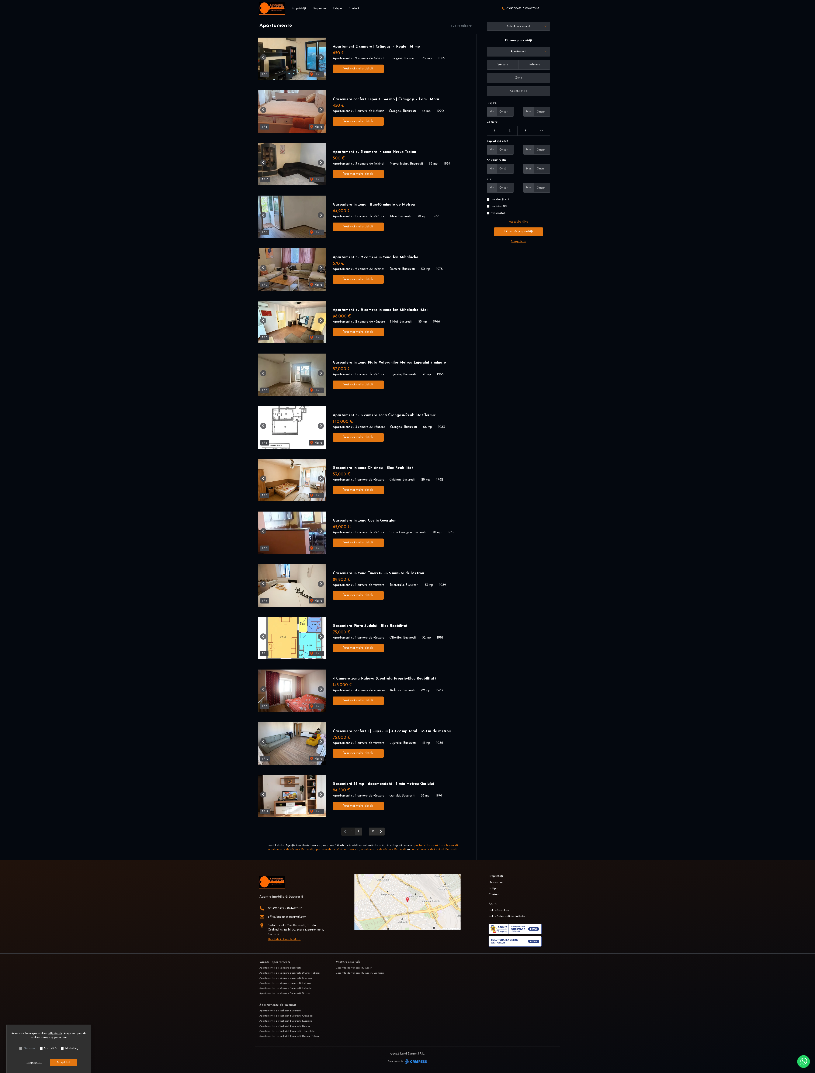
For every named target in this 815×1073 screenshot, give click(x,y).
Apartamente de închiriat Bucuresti (280, 1011)
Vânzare (502, 64)
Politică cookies (499, 910)
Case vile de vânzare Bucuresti (354, 968)
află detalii (55, 1033)
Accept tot (63, 1062)
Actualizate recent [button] (518, 26)
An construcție (497, 160)
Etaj (489, 179)
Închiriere (534, 64)
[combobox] (518, 51)
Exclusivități (498, 213)
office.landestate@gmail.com (287, 916)
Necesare (30, 1048)
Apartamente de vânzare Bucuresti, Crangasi (285, 978)
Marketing (71, 1048)
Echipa (337, 8)
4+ (541, 130)
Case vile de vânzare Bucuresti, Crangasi (360, 973)
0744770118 (532, 8)
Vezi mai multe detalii (358, 68)
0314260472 (513, 8)
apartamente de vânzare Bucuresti (435, 845)
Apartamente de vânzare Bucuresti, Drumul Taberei (289, 973)
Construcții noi (499, 199)
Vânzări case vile (348, 962)
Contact (354, 8)
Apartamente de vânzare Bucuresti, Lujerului (285, 988)
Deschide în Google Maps (284, 939)
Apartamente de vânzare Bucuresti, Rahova (285, 983)
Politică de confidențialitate (507, 916)
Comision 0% (498, 206)
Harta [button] (318, 74)
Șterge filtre (518, 241)
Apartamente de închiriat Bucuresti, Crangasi (286, 1016)
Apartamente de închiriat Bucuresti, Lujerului (285, 1021)
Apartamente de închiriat (277, 1005)
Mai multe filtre (518, 222)
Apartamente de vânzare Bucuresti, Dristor (284, 993)
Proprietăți (299, 8)
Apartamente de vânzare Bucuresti (280, 968)
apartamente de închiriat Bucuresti (434, 849)
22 (372, 831)
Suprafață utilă (497, 141)
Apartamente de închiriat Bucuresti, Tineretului (287, 1031)
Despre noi (319, 8)
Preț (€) (492, 103)
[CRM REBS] (415, 1061)
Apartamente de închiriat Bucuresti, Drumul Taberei (289, 1036)
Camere (492, 122)
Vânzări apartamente (275, 962)
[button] (263, 57)
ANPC (493, 904)
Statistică (50, 1048)
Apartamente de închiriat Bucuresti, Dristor (284, 1026)
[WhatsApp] (803, 1061)
